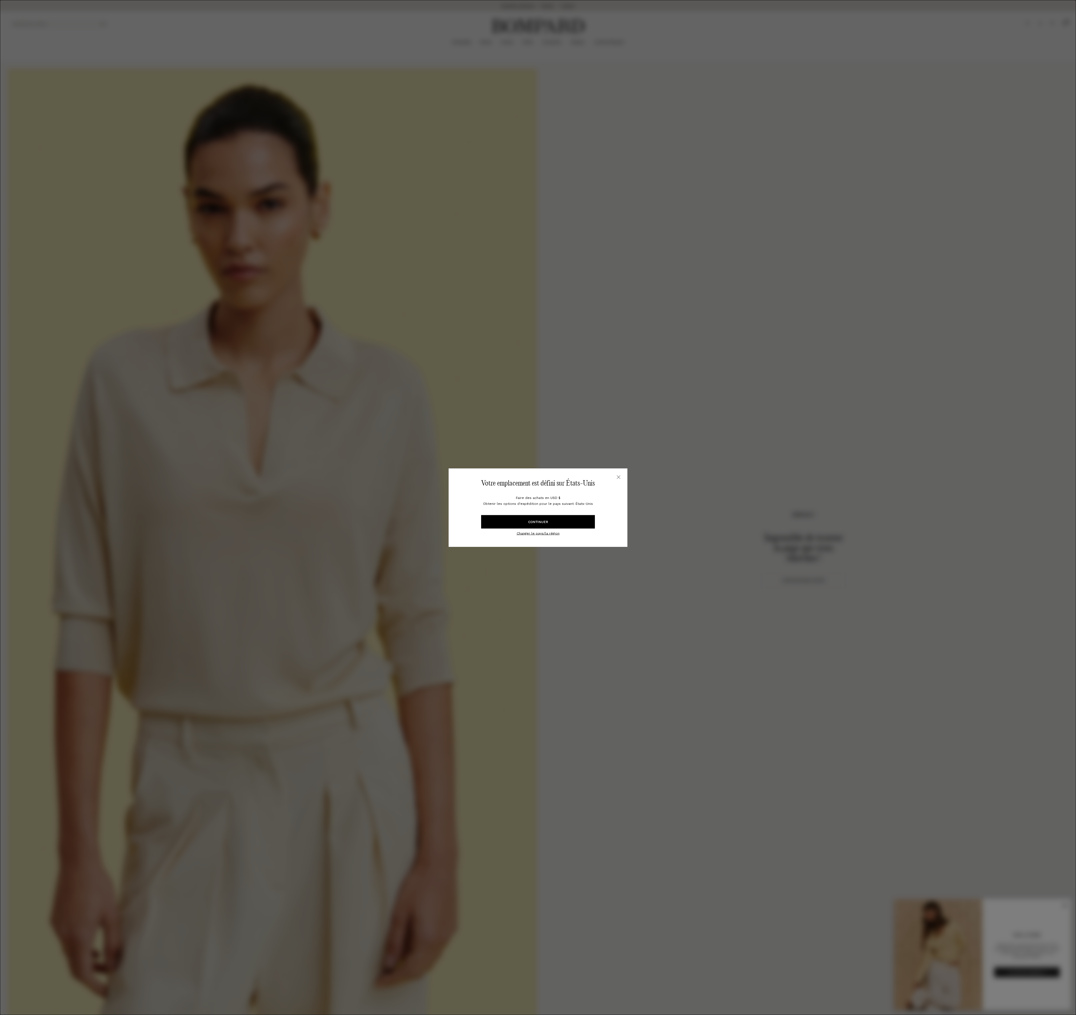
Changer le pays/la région (538, 533)
